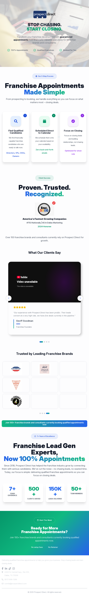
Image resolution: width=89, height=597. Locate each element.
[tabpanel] (44, 298)
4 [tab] (48, 342)
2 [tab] (44, 342)
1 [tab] (41, 342)
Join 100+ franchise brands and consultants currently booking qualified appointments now (44, 423)
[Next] (80, 298)
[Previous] (9, 298)
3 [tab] (46, 342)
